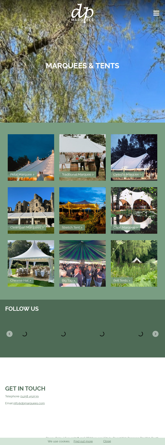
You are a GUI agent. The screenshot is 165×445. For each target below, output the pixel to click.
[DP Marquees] (82, 13)
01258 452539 (29, 396)
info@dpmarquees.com (29, 403)
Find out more (83, 441)
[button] (156, 13)
